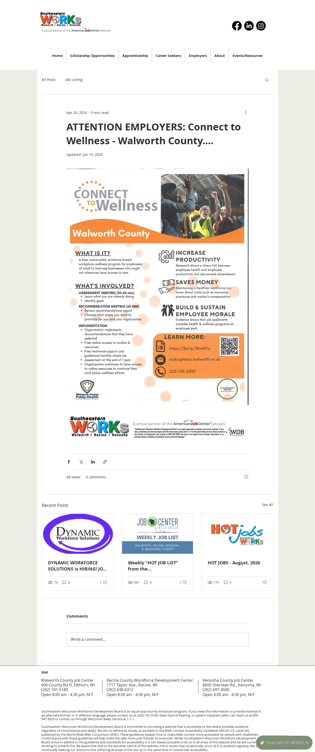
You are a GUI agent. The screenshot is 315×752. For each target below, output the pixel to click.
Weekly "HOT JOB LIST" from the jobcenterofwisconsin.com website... (157, 566)
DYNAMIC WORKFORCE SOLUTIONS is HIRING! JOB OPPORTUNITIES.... (77, 566)
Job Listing (73, 79)
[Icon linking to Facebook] (237, 26)
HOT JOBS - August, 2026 (234, 563)
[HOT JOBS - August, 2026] (237, 534)
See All (267, 504)
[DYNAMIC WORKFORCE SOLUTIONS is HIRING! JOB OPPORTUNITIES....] (77, 534)
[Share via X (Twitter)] (81, 461)
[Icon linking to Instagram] (261, 26)
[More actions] (246, 112)
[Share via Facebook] (68, 461)
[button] (267, 80)
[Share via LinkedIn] (93, 461)
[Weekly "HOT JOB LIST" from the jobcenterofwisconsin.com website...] (157, 534)
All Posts (49, 79)
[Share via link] (105, 461)
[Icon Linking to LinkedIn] (249, 26)
